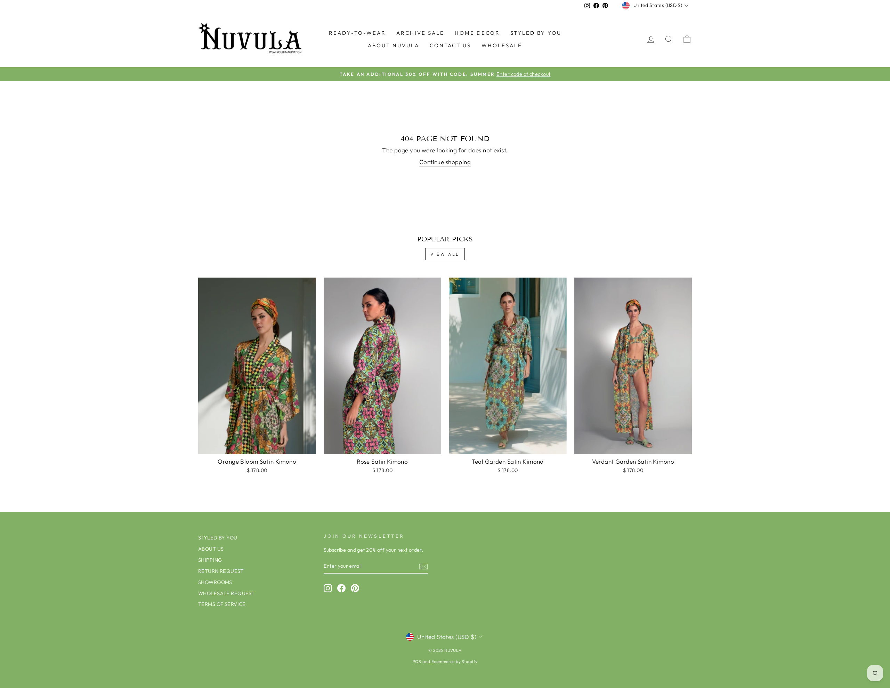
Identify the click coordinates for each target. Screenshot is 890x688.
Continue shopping (445, 162)
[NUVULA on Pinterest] (355, 588)
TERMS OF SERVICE (222, 604)
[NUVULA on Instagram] (328, 588)
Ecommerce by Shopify (454, 661)
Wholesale (502, 45)
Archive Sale (420, 33)
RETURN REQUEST (220, 571)
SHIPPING (210, 560)
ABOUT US (211, 549)
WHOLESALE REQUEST (226, 593)
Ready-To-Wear (357, 33)
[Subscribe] (423, 566)
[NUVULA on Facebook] (341, 588)
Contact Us (450, 45)
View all (445, 254)
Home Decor (477, 33)
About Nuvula (393, 45)
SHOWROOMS (215, 582)
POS (417, 661)
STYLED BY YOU (535, 33)
